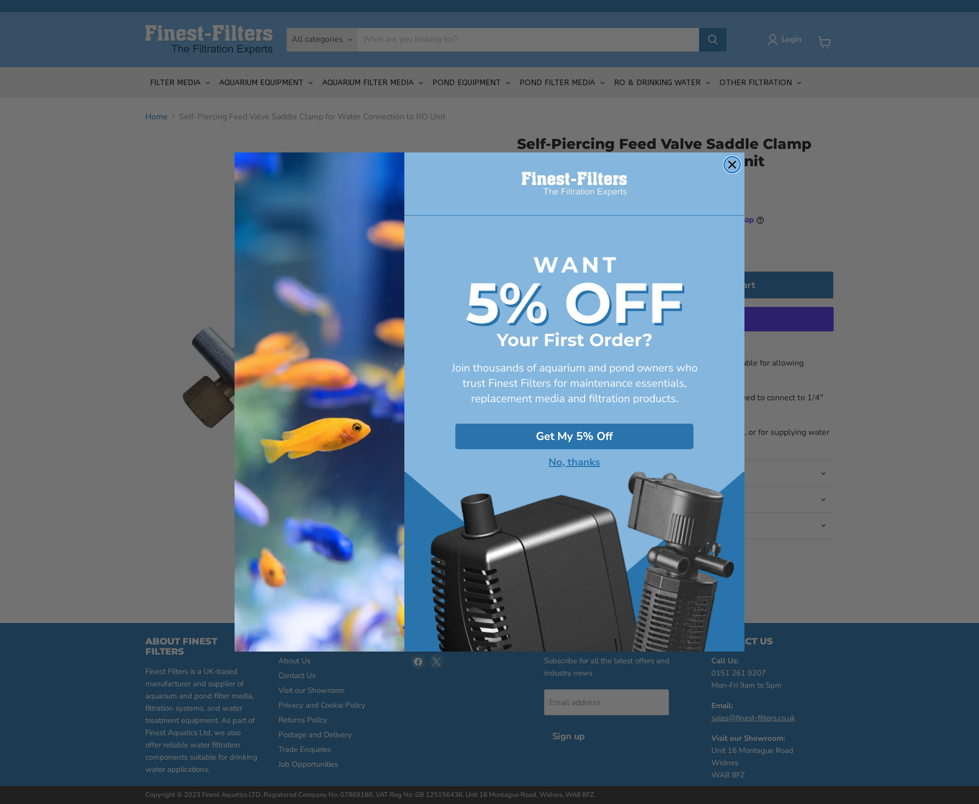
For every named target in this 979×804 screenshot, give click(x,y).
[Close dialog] (732, 165)
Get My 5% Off (574, 436)
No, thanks (574, 462)
